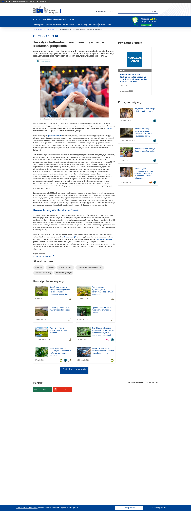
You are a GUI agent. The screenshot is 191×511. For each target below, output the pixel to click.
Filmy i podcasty (81, 25)
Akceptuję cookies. (129, 508)
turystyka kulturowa (65, 267)
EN (39, 35)
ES (43, 35)
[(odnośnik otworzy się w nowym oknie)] (49, 10)
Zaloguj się (102, 11)
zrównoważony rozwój (43, 273)
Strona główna (39, 25)
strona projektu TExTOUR (43, 256)
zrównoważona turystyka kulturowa (89, 267)
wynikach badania (54, 136)
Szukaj (109, 25)
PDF (64, 389)
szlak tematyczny (68, 237)
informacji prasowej (104, 239)
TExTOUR (109, 128)
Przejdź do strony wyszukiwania (74, 369)
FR (48, 35)
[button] (112, 11)
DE (35, 35)
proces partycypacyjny (64, 273)
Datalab (102, 25)
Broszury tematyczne (53, 25)
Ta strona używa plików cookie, (27, 508)
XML (44, 389)
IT (52, 35)
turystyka (51, 267)
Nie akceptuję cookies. (159, 508)
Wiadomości (93, 25)
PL (56, 35)
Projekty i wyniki (68, 25)
